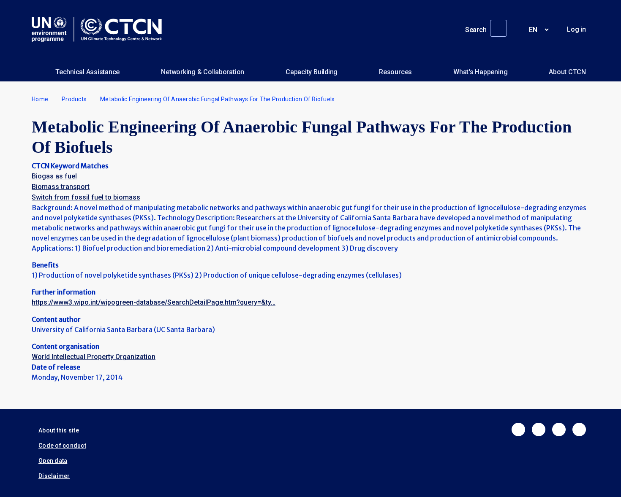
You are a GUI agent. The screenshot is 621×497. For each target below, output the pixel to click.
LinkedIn (559, 429)
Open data (52, 460)
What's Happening (480, 72)
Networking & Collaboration (202, 72)
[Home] (100, 29)
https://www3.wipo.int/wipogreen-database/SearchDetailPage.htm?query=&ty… (153, 302)
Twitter (539, 429)
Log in (576, 29)
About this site (58, 430)
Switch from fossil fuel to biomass (86, 197)
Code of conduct (62, 445)
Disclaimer (54, 476)
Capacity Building (312, 72)
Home (40, 99)
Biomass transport (61, 187)
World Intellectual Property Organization (93, 357)
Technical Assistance (87, 72)
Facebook (518, 429)
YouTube (579, 429)
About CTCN (567, 72)
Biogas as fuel (54, 176)
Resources (395, 72)
